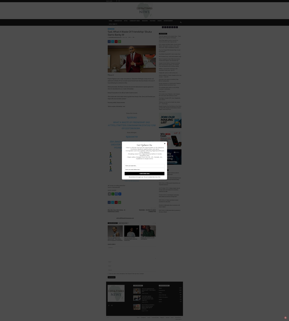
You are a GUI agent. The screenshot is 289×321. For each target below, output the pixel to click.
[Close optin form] (165, 144)
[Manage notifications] (285, 317)
